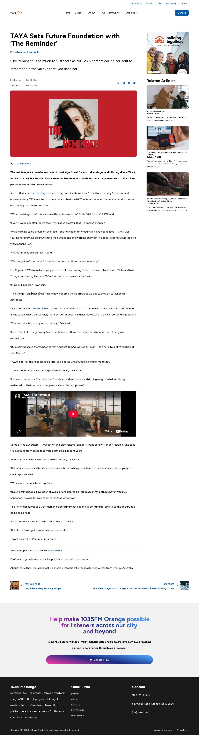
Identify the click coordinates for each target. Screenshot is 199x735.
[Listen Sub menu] (83, 13)
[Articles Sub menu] (137, 13)
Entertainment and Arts (24, 52)
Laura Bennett (22, 163)
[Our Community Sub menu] (121, 13)
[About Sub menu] (97, 13)
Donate (182, 12)
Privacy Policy (183, 730)
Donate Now (101, 659)
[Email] (134, 83)
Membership (171, 3)
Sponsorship (136, 3)
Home (67, 12)
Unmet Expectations (155, 111)
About (91, 12)
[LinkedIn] (129, 83)
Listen (158, 3)
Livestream (77, 710)
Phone (149, 3)
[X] (124, 83)
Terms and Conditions (162, 730)
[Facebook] (118, 83)
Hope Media (54, 550)
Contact (185, 3)
